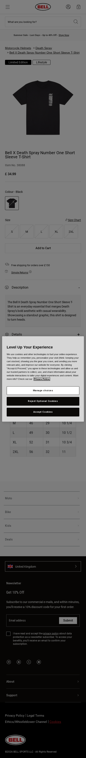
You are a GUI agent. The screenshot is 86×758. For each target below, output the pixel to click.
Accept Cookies (43, 412)
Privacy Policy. (42, 379)
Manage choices (43, 390)
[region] (43, 379)
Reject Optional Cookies (43, 401)
